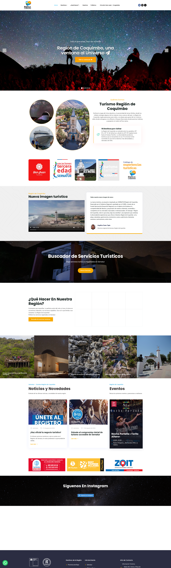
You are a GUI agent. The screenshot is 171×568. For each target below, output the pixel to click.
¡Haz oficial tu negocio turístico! (45, 432)
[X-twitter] (145, 5)
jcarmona (35, 428)
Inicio (56, 5)
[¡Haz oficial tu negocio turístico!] (47, 412)
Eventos (85, 5)
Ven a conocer (85, 60)
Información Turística (128, 564)
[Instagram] (142, 5)
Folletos (93, 5)
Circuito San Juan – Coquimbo (110, 5)
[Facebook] (139, 5)
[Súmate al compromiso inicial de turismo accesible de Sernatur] (88, 412)
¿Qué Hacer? (74, 5)
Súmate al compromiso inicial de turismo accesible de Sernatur (87, 433)
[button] (5, 563)
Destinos (64, 5)
